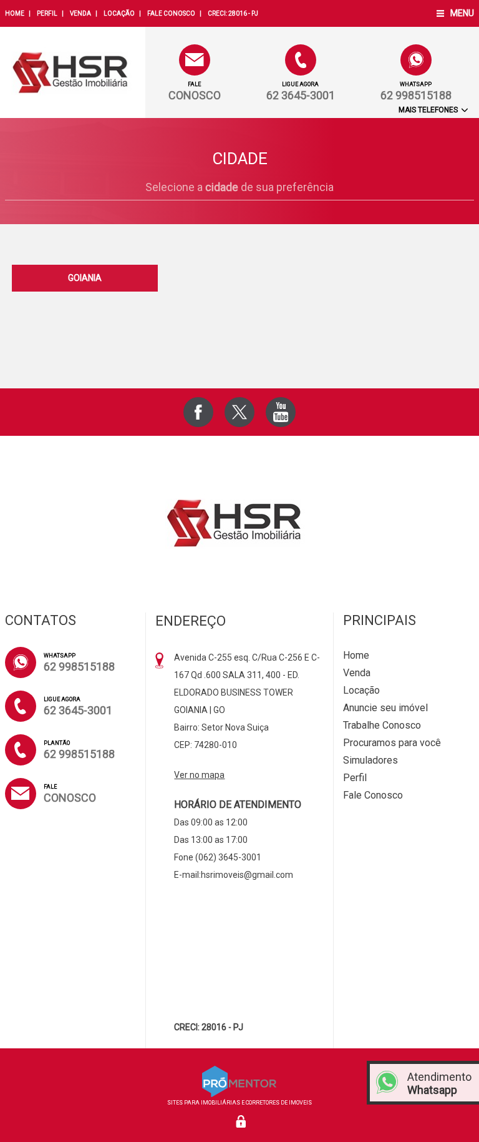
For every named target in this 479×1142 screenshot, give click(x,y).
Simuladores (370, 760)
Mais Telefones (429, 110)
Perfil (47, 13)
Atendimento (439, 1083)
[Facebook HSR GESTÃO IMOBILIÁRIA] (198, 412)
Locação (119, 13)
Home (14, 13)
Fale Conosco (171, 13)
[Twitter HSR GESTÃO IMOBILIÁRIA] (239, 412)
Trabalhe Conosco (382, 725)
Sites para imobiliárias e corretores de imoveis (239, 1103)
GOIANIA (85, 278)
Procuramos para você (392, 743)
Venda (80, 13)
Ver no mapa (199, 775)
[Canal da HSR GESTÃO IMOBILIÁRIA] (281, 412)
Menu (462, 13)
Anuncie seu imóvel (385, 708)
